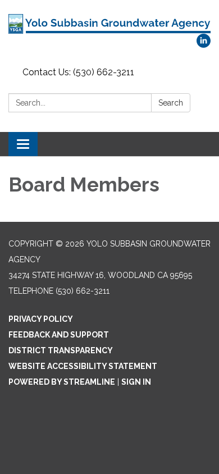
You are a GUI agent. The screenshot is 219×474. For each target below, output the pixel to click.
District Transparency (60, 350)
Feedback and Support (58, 334)
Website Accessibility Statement (82, 366)
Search (170, 102)
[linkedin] (204, 44)
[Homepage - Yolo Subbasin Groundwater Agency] (109, 22)
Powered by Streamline (61, 381)
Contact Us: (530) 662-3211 (78, 72)
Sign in (136, 381)
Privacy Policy (40, 319)
